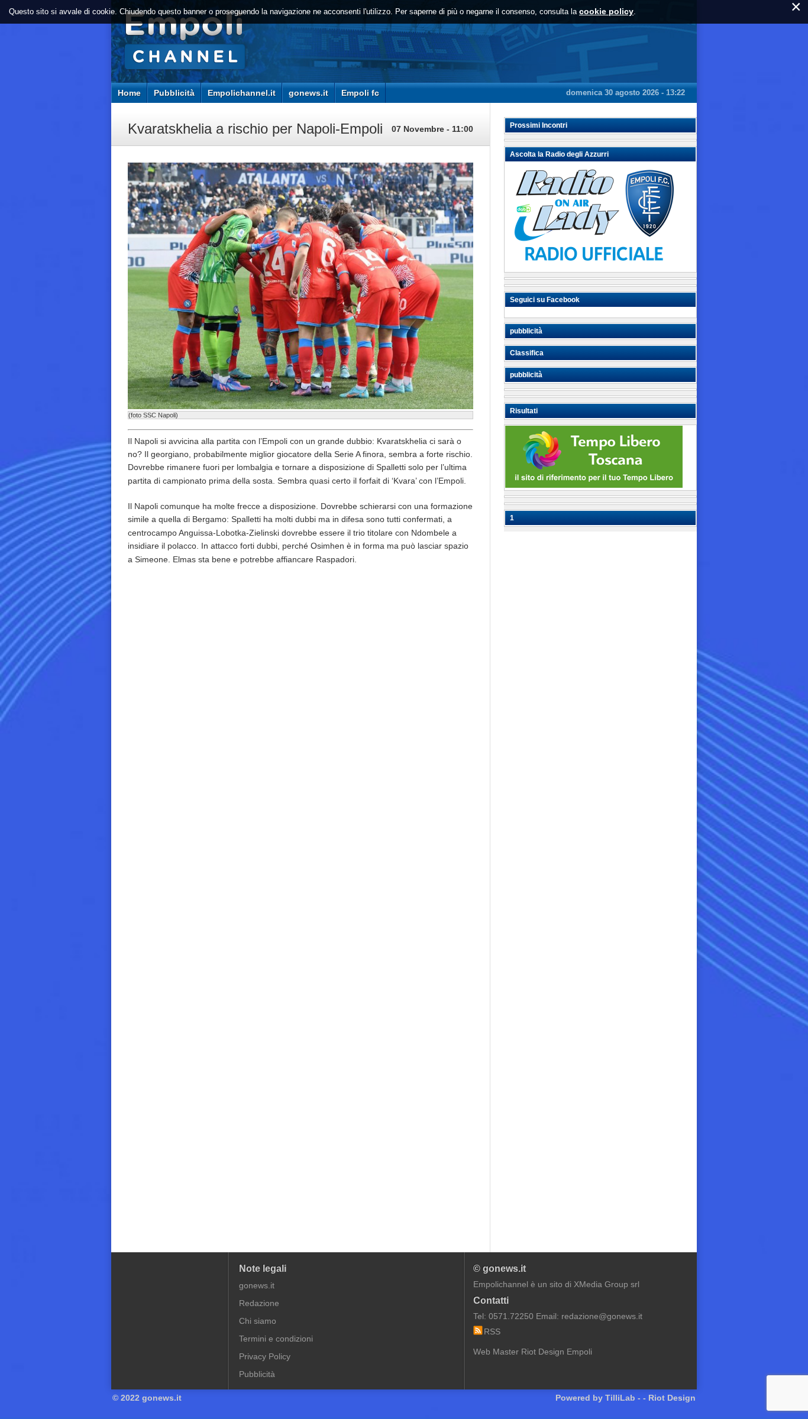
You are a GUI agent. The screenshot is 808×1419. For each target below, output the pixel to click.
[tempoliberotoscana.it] (594, 485)
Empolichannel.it (242, 93)
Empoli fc (360, 93)
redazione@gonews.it (601, 1316)
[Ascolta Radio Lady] (594, 266)
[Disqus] (300, 753)
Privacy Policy (264, 1356)
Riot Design (672, 1397)
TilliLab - (623, 1397)
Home (129, 93)
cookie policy (606, 11)
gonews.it (308, 93)
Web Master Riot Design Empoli (532, 1351)
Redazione (259, 1303)
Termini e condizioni (276, 1338)
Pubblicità (174, 93)
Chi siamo (257, 1321)
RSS (492, 1331)
